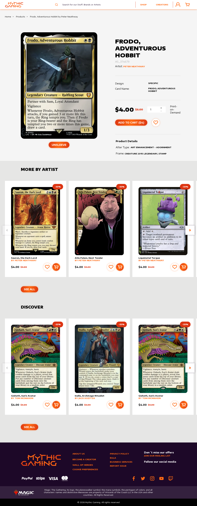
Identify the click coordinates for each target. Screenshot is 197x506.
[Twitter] (143, 478)
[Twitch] (170, 478)
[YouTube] (161, 478)
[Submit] (56, 4)
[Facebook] (133, 478)
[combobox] (79, 4)
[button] (190, 230)
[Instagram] (152, 478)
